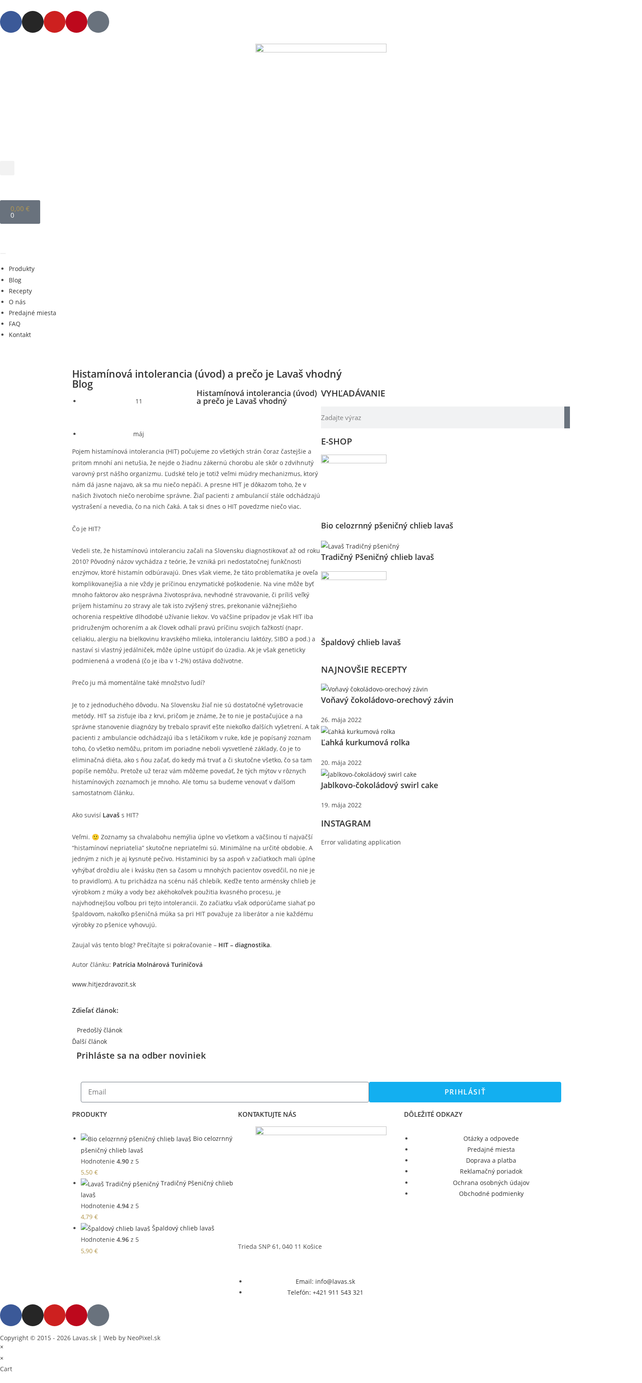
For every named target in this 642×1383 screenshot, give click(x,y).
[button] (7, 168)
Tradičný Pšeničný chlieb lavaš (377, 557)
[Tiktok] (98, 22)
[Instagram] (33, 22)
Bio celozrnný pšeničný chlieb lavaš (387, 525)
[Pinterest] (76, 22)
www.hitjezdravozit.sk (104, 984)
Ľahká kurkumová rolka (365, 742)
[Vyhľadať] (567, 417)
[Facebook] (11, 22)
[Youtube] (55, 22)
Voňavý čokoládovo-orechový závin (387, 700)
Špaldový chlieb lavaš (361, 642)
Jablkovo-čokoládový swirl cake (379, 785)
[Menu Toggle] (3, 253)
